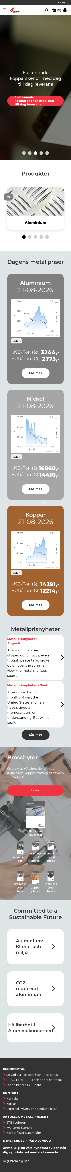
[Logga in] (65, 10)
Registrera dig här (16, 1161)
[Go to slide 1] (24, 153)
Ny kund (62, 2)
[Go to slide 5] (47, 153)
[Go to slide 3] (35, 153)
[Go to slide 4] (41, 153)
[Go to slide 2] (29, 153)
